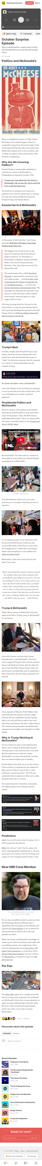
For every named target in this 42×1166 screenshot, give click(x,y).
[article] (21, 1064)
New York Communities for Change (21, 280)
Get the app (31, 1156)
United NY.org (31, 282)
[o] (5, 1064)
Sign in (37, 3)
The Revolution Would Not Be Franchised (21, 1071)
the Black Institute (15, 285)
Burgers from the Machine (20, 1094)
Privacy (16, 1151)
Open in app (11, 34)
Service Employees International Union (20, 287)
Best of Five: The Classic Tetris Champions (20, 949)
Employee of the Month (19, 1062)
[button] (6, 20)
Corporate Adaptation (18, 1118)
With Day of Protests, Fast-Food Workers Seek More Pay (19, 244)
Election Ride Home (9, 954)
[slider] (18, 27)
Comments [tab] (7, 1033)
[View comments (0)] (16, 1163)
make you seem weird (10, 554)
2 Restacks (26, 1018)
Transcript (27, 34)
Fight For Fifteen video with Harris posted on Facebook (20, 314)
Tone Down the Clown (18, 1078)
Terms (22, 1151)
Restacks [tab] (16, 1033)
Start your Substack (15, 1156)
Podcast (20, 954)
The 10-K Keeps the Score (20, 1086)
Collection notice (32, 1151)
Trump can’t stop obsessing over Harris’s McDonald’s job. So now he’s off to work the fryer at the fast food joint (22, 183)
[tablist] (11, 1033)
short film (10, 994)
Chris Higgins (17, 928)
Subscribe (29, 3)
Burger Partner (16, 1110)
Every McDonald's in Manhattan (22, 1102)
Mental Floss (9, 956)
